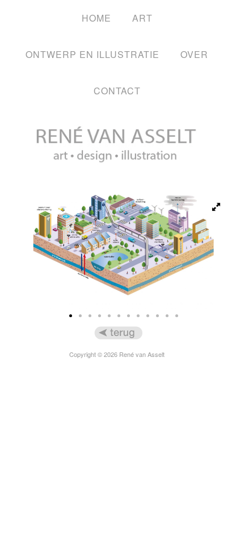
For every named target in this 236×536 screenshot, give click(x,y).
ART (142, 17)
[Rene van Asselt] (117, 180)
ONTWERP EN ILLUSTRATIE (92, 54)
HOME (96, 17)
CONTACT (117, 90)
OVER (194, 54)
